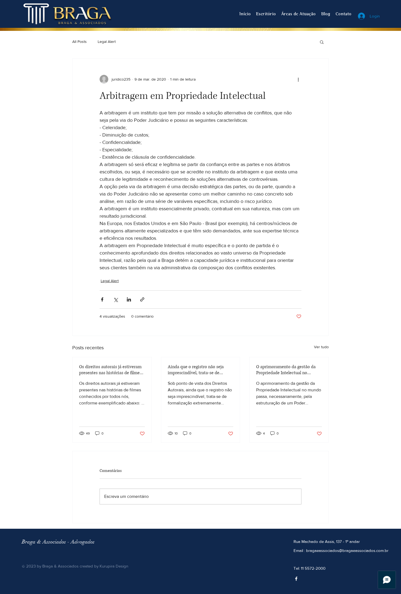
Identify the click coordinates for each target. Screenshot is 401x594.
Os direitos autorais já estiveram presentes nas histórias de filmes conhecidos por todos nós (110, 370)
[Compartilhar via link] (142, 299)
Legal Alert (107, 41)
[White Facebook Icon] (296, 578)
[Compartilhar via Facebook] (102, 299)
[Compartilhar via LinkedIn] (128, 299)
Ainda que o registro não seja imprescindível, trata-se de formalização (196, 370)
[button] (321, 42)
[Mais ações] (298, 79)
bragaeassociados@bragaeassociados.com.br (347, 550)
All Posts (79, 41)
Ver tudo (321, 347)
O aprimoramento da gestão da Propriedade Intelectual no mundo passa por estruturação (286, 370)
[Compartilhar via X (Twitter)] (115, 299)
